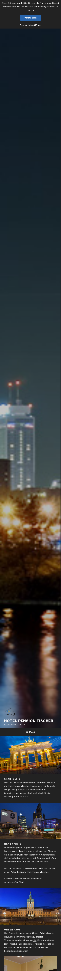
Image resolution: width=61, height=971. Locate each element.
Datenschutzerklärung (30, 25)
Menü (32, 732)
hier (18, 878)
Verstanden (30, 18)
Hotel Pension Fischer (28, 721)
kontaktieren (22, 796)
